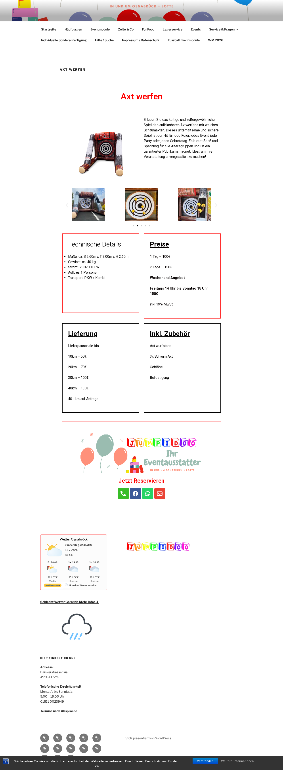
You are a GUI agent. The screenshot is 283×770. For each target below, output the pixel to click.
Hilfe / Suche (104, 40)
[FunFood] (96, 738)
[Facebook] (135, 493)
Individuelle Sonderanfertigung (64, 40)
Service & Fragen (222, 29)
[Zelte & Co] (83, 738)
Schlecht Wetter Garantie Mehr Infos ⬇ (69, 602)
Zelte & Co (126, 29)
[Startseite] (44, 738)
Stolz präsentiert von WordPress (148, 738)
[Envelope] (159, 493)
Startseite (48, 29)
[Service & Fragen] (70, 748)
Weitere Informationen (237, 761)
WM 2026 (215, 40)
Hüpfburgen (73, 29)
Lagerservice (172, 29)
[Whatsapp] (147, 493)
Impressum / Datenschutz (140, 40)
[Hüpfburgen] (57, 738)
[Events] (57, 748)
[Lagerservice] (44, 748)
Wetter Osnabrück (74, 539)
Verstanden (205, 761)
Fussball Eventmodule (184, 40)
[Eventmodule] (70, 738)
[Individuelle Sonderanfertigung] (83, 748)
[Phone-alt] (123, 493)
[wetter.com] (52, 586)
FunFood (148, 29)
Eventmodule (100, 29)
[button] (133, 225)
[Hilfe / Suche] (96, 748)
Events (196, 29)
